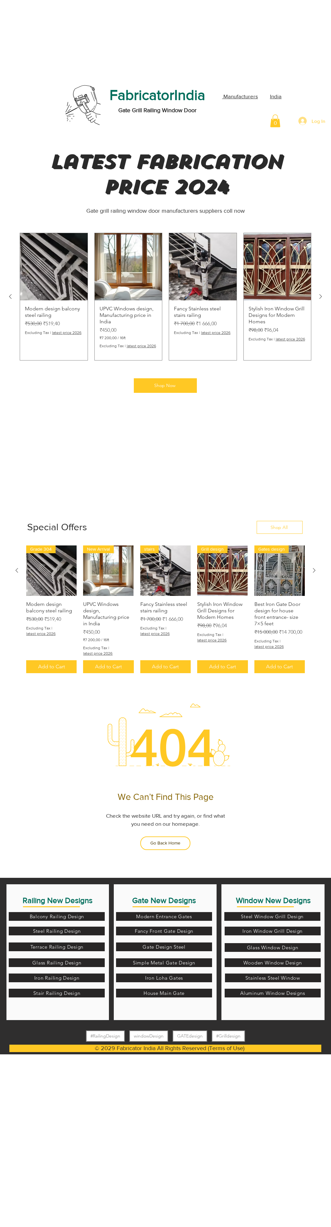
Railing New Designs (57, 900)
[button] (275, 120)
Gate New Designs (164, 900)
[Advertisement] (48, 40)
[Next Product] (321, 296)
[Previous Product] (10, 296)
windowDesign (149, 1036)
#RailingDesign (105, 1036)
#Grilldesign (228, 1036)
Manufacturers (240, 96)
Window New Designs (273, 900)
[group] (165, 296)
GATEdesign (190, 1036)
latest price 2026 (66, 332)
